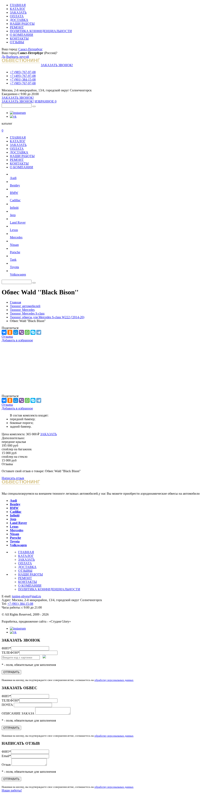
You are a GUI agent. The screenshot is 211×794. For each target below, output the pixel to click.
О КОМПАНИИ (21, 35)
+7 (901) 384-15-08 (23, 79)
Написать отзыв (13, 478)
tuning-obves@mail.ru (26, 596)
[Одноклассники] (9, 332)
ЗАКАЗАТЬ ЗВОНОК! (57, 65)
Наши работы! (12, 790)
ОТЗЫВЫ (17, 42)
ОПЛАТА (17, 16)
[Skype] (32, 332)
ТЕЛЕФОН (10, 652)
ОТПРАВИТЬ (11, 672)
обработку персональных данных (114, 680)
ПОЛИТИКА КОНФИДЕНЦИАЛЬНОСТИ (41, 31)
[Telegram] (38, 332)
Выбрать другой (17, 56)
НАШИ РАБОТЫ (22, 23)
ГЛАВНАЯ (18, 5)
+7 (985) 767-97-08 (23, 72)
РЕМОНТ (17, 27)
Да (3, 56)
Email (6, 756)
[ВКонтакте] (4, 332)
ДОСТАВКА (19, 20)
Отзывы (7, 336)
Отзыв (7, 764)
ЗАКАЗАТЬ (18, 12)
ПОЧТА (8, 705)
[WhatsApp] (27, 332)
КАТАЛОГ (17, 9)
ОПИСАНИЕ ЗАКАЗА (18, 713)
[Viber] (21, 332)
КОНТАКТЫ (19, 38)
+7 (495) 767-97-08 (23, 76)
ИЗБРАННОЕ (45, 101)
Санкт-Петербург (30, 49)
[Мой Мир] (15, 332)
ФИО (6, 648)
